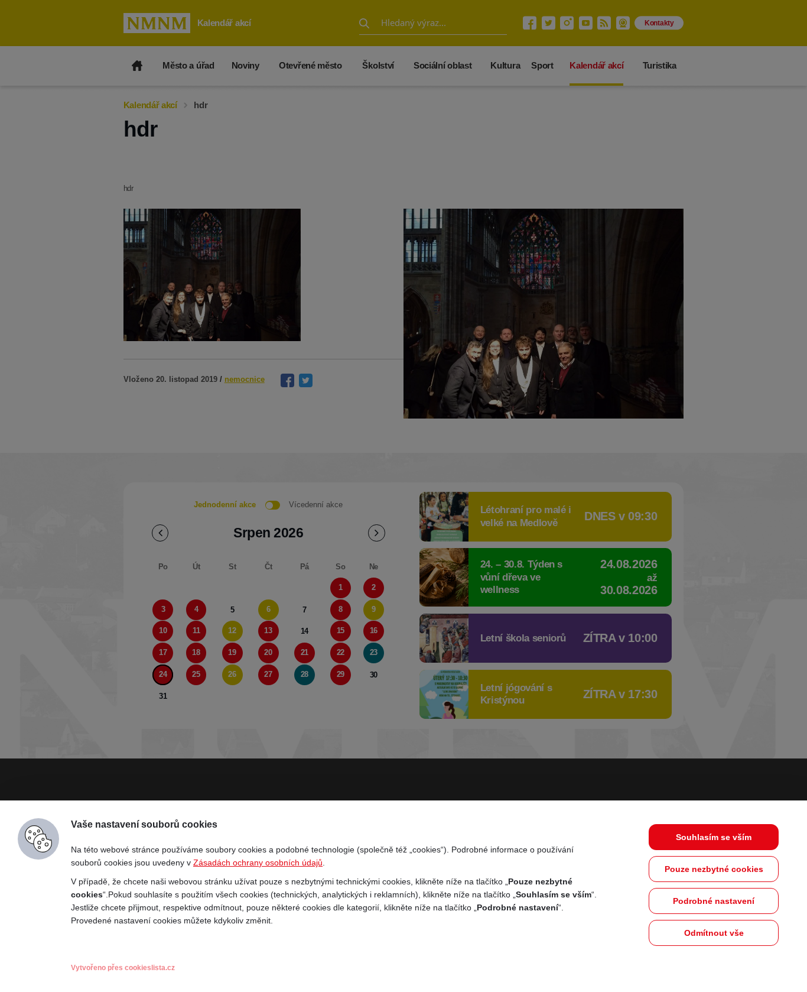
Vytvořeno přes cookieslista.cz (123, 968)
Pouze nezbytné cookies (714, 869)
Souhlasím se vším (713, 837)
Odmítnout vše (714, 933)
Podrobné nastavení (713, 901)
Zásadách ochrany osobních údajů (258, 862)
